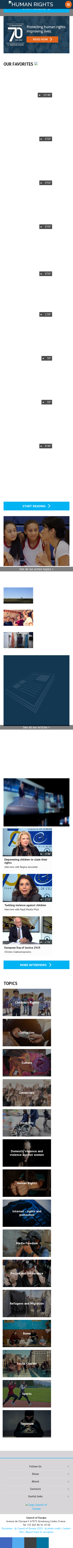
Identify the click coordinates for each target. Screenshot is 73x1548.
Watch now (27, 83)
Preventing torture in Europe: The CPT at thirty (49, 637)
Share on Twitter (18, 1542)
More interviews (33, 965)
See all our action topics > (36, 569)
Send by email (30, 1542)
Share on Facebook (6, 1542)
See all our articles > (36, 727)
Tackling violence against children (25, 905)
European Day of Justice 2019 (22, 947)
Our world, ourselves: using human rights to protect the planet (50, 592)
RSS (21, 1532)
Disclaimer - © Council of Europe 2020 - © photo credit (31, 1528)
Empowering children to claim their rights (25, 861)
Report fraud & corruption (40, 1532)
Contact (66, 1528)
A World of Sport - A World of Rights (48, 613)
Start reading (34, 506)
